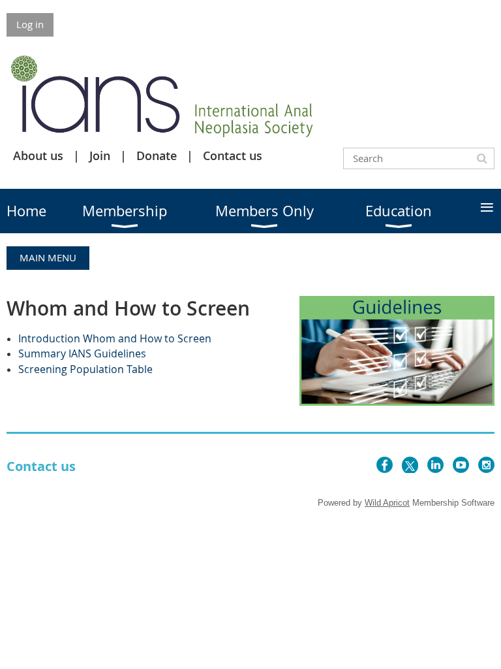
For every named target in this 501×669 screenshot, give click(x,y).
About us (38, 155)
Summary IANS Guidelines (82, 353)
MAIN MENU (48, 257)
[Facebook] (384, 465)
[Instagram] (486, 465)
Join (99, 155)
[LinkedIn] (435, 465)
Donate (156, 155)
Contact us (232, 155)
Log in (30, 24)
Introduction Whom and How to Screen (114, 338)
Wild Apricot (387, 503)
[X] (410, 465)
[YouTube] (461, 465)
